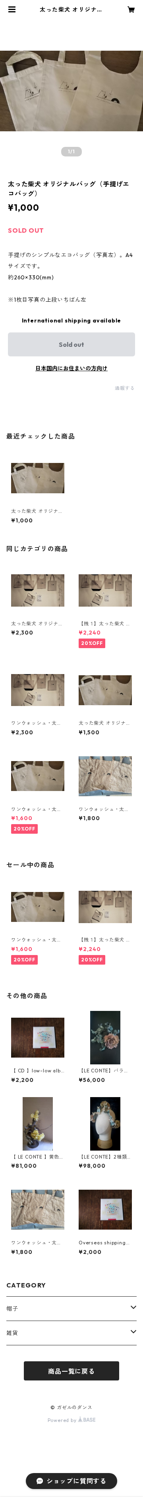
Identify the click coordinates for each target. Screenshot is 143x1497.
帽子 (12, 1308)
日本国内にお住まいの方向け (71, 368)
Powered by (63, 1420)
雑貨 (12, 1333)
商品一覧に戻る (71, 1371)
